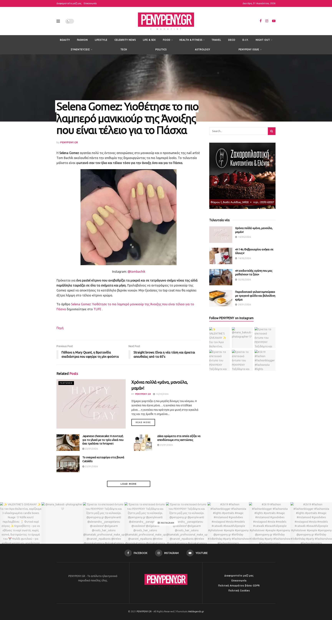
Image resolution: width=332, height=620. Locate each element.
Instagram (167, 523)
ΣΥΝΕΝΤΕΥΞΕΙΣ (80, 49)
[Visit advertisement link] (242, 176)
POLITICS (161, 49)
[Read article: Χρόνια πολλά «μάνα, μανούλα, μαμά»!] (91, 404)
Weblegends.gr (196, 611)
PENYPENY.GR (69, 142)
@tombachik (136, 271)
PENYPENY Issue (249, 49)
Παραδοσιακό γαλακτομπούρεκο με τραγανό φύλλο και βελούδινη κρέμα (255, 295)
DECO (231, 40)
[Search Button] (272, 131)
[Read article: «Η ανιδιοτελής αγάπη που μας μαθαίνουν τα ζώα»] (220, 277)
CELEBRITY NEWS (125, 40)
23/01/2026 (91, 449)
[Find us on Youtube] (274, 21)
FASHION (82, 40)
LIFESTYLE (101, 40)
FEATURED (66, 383)
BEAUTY (65, 40)
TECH (123, 49)
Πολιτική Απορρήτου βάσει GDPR (239, 585)
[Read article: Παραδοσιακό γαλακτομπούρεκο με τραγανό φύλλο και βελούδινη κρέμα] (220, 298)
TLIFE (97, 309)
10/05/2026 (161, 394)
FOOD (166, 40)
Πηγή (60, 328)
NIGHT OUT (263, 40)
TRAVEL (216, 40)
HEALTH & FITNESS (190, 40)
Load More (129, 484)
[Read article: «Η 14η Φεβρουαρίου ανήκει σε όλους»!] (220, 256)
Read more (145, 422)
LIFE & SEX (149, 40)
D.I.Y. (245, 40)
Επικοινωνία (90, 3)
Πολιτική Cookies (239, 590)
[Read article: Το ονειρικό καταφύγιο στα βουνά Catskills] (68, 464)
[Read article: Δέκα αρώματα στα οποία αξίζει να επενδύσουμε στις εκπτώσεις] (142, 442)
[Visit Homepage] (166, 21)
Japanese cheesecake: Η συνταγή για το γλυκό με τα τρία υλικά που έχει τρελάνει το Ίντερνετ (103, 440)
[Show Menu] (58, 21)
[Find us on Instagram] (266, 21)
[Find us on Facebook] (260, 21)
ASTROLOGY (202, 49)
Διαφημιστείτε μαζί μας (68, 3)
